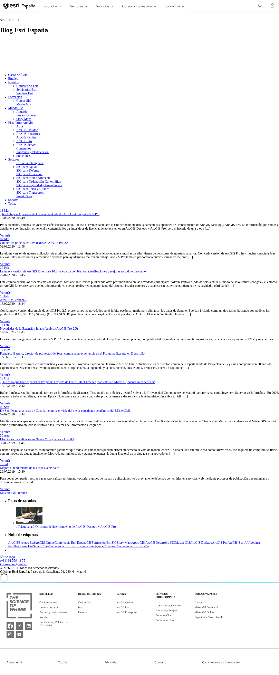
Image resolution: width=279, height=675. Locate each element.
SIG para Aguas (26, 166)
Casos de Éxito (18, 75)
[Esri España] (19, 5)
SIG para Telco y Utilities (32, 189)
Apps (19, 126)
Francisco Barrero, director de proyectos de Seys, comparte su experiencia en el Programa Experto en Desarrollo (72, 353)
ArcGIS (13, 542)
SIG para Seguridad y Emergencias (39, 185)
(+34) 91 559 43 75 (12, 560)
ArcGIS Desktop (27, 130)
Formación (15, 97)
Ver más (5, 235)
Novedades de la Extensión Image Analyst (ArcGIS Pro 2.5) (39, 328)
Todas (12, 203)
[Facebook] (10, 626)
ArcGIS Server (26, 144)
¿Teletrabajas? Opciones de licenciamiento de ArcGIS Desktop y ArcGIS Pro (49, 214)
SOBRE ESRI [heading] (46, 593)
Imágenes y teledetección (32, 152)
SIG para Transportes (30, 192)
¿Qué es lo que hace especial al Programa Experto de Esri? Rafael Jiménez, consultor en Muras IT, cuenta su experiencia (77, 382)
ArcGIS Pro (24, 141)
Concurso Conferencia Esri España (126, 546)
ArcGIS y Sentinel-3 (13, 300)
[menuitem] (55, 602)
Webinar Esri (24, 93)
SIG (114, 542)
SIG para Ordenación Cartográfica (38, 181)
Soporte (13, 200)
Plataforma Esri (23, 546)
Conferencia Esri (27, 86)
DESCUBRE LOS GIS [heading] (89, 593)
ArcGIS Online (26, 137)
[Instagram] (10, 634)
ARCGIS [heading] (121, 593)
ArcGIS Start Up (238, 542)
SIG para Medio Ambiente (33, 178)
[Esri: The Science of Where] (19, 606)
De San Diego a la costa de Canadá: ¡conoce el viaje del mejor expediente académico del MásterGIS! (65, 410)
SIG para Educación (29, 174)
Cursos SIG (23, 100)
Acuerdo (22, 111)
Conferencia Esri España (70, 542)
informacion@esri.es (13, 564)
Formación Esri (102, 542)
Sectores (13, 159)
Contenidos (23, 148)
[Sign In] (272, 6)
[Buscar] (260, 5)
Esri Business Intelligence (87, 546)
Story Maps (23, 119)
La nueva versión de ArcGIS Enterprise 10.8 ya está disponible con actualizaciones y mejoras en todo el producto (73, 271)
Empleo (13, 78)
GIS (89, 542)
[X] (19, 626)
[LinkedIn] (28, 626)
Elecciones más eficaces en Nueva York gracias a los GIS (37, 439)
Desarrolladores (26, 115)
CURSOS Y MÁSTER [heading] (206, 593)
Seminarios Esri (26, 89)
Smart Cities (24, 196)
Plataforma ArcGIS (20, 122)
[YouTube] (19, 634)
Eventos (13, 82)
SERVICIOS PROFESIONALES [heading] (165, 595)
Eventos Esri (26, 542)
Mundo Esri (15, 108)
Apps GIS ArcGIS (144, 542)
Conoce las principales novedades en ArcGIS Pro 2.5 (34, 242)
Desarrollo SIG (165, 542)
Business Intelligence (30, 163)
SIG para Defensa (27, 170)
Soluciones (23, 155)
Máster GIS (23, 104)
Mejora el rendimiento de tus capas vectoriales (29, 468)
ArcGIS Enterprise (28, 133)
